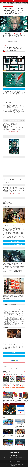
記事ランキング (6, 391)
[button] (20, 408)
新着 (1, 2)
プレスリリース (16, 3)
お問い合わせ (5, 457)
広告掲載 (23, 457)
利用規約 (13, 457)
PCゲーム (7, 2)
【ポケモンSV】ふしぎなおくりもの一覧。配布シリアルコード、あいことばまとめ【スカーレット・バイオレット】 (20, 446)
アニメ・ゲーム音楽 (21, 374)
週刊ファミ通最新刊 (7, 403)
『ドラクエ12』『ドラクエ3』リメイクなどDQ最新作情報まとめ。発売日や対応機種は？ (8, 445)
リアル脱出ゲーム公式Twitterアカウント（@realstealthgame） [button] (14, 244)
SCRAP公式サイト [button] (14, 352)
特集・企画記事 (22, 2)
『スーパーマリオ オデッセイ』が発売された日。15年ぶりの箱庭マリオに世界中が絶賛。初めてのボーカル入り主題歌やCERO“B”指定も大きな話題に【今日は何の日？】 (8, 399)
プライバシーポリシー (10, 457)
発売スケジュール (11, 2)
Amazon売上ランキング (7, 371)
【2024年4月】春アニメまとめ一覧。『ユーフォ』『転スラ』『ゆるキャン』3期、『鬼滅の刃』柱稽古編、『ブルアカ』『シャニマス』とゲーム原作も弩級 (20, 436)
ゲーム (4, 374)
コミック (14, 374)
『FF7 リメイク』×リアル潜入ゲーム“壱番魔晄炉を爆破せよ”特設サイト (14, 363)
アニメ (17, 374)
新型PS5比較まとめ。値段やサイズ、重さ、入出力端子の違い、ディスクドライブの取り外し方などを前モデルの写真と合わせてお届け (20, 426)
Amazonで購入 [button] (6, 387)
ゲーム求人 (14, 2)
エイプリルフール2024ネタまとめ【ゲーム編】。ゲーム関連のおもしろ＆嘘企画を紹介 (8, 425)
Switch (3, 2)
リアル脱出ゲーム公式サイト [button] (14, 355)
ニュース (17, 2)
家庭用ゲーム (12, 3)
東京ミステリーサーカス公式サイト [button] (14, 300)
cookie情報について (20, 457)
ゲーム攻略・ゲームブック (9, 374)
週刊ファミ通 (26, 2)
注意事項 (16, 457)
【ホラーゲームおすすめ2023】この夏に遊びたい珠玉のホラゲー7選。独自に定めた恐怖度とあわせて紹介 (8, 436)
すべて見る (24, 371)
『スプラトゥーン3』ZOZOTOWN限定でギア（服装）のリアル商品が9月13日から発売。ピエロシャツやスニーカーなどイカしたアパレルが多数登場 (18, 399)
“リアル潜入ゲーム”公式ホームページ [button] (14, 241)
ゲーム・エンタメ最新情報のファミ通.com (4, 3)
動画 (19, 2)
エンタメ (10, 3)
